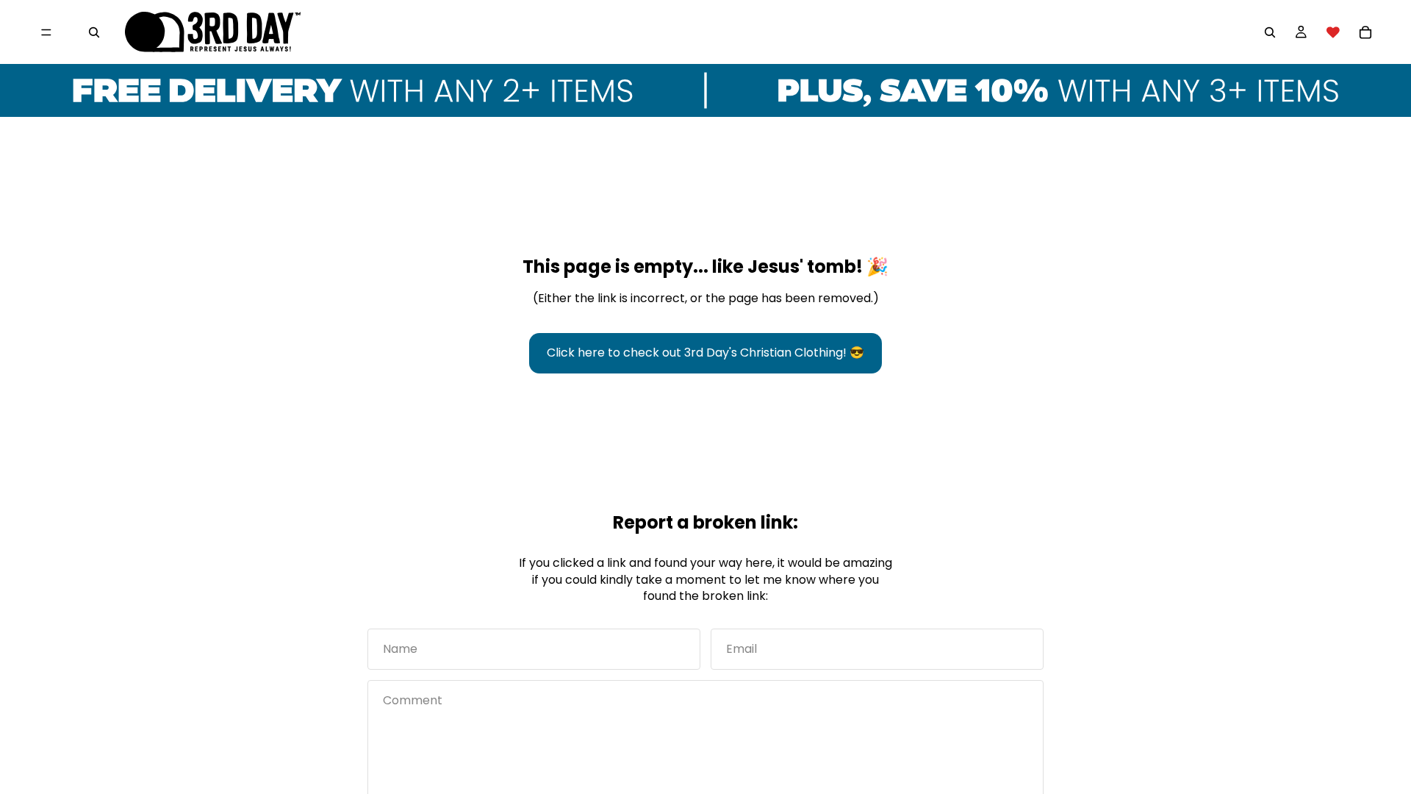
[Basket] (1365, 32)
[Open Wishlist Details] (1333, 32)
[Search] (94, 32)
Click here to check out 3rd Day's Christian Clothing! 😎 (705, 352)
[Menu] (46, 32)
